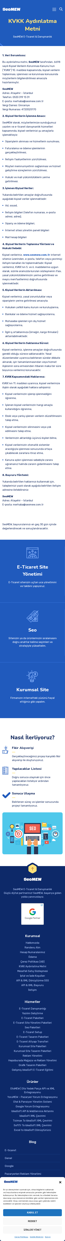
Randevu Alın (32, 947)
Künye (47, 1237)
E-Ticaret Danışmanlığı (32, 1008)
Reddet (32, 1221)
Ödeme (32, 956)
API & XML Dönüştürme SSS (32, 980)
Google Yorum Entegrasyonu (32, 1106)
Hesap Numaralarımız (32, 952)
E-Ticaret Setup (32, 1032)
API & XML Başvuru (32, 985)
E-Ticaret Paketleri (32, 1018)
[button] (60, 1182)
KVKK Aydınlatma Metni (32, 966)
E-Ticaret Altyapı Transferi (32, 1041)
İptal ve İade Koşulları (32, 975)
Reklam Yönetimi (32, 1055)
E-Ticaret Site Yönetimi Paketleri (32, 1022)
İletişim (32, 989)
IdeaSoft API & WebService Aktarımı (32, 1111)
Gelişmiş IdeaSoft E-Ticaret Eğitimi (32, 1069)
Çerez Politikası (21, 1237)
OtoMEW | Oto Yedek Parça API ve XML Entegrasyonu (32, 1090)
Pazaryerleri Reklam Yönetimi (23, 1173)
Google (9, 1165)
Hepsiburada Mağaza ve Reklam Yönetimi (32, 1060)
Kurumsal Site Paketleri (32, 1046)
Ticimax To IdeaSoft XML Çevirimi (32, 1120)
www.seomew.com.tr (36, 254)
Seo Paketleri (32, 1027)
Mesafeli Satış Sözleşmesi (32, 971)
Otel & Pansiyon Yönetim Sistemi (32, 1101)
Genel (8, 1158)
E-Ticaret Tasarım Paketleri (33, 1036)
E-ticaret (10, 1150)
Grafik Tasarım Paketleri (32, 1065)
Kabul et (32, 1212)
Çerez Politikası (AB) (32, 961)
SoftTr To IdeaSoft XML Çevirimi (32, 1125)
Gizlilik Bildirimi (36, 1237)
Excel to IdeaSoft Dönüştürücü (32, 1130)
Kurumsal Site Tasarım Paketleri (32, 1051)
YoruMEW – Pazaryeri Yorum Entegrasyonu (32, 1097)
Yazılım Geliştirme (32, 1013)
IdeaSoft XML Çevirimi (32, 1115)
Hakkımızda (32, 942)
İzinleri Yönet (32, 1229)
